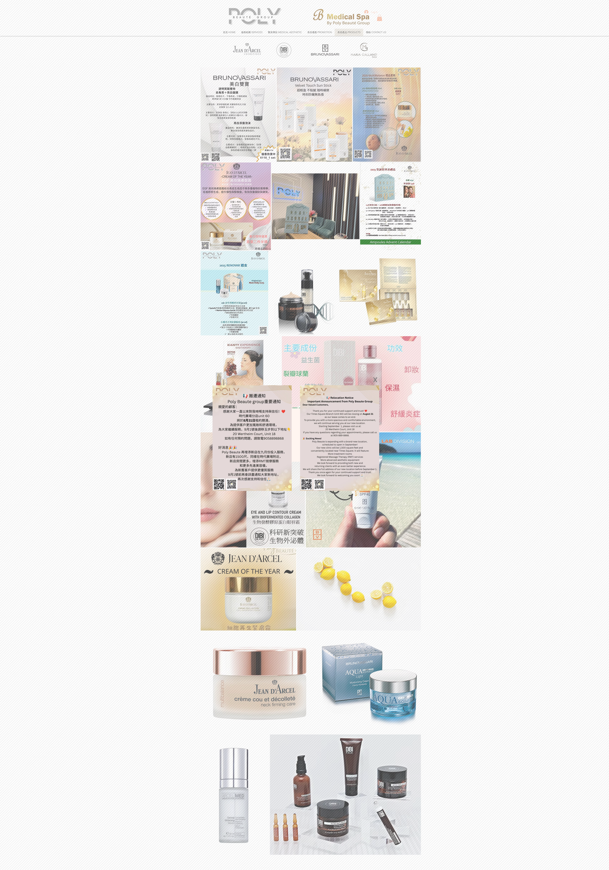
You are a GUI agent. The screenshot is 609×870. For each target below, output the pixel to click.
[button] (375, 379)
